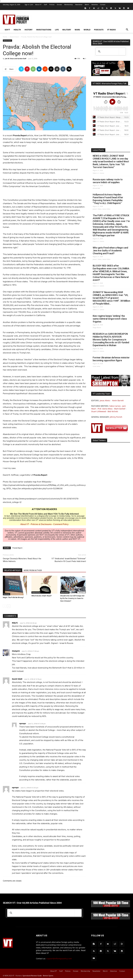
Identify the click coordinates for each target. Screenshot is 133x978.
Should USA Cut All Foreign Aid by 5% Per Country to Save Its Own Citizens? (72, 598)
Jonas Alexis (105, 400)
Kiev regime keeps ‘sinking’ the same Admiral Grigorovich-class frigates (110, 319)
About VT (38, 4)
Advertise (94, 4)
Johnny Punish (116, 417)
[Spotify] (111, 8)
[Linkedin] (39, 69)
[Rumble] (102, 8)
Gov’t (7, 29)
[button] (127, 30)
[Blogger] (85, 8)
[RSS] (107, 8)
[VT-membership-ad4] (110, 75)
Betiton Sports (48, 975)
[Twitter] (115, 8)
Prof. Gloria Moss (105, 408)
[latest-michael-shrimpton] (110, 385)
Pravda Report (17, 548)
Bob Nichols (113, 411)
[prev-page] (4, 606)
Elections (6, 594)
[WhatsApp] (33, 69)
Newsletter (78, 4)
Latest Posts (98, 150)
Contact (102, 4)
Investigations (43, 29)
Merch (87, 4)
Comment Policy (60, 524)
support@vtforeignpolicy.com (59, 958)
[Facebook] (90, 8)
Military (66, 29)
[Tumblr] (63, 69)
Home (5, 37)
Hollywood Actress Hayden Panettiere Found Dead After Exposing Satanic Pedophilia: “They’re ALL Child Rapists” (108, 199)
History (28, 29)
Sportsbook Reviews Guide (32, 975)
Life (57, 29)
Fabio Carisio (115, 406)
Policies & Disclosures (41, 524)
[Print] (57, 69)
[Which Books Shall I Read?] (44, 585)
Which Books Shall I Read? (41, 596)
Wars (77, 29)
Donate (59, 4)
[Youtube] (128, 8)
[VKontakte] (120, 8)
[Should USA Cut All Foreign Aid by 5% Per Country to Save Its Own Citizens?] (73, 585)
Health (17, 29)
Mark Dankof (119, 408)
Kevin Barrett (118, 400)
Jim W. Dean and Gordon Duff (15, 58)
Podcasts (99, 29)
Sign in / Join (29, 4)
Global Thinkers (99, 440)
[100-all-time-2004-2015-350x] (110, 906)
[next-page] (8, 606)
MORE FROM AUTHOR (33, 570)
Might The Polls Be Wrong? (13, 597)
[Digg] (69, 69)
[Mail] (94, 8)
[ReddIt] (45, 69)
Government (14, 37)
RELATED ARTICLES (12, 570)
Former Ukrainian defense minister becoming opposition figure (111, 359)
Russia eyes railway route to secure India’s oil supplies (108, 181)
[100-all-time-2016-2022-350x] (110, 919)
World (87, 29)
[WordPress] (124, 8)
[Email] (51, 69)
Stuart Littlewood (98, 411)
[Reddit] (98, 8)
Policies (51, 4)
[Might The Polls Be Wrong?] (16, 585)
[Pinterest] (27, 69)
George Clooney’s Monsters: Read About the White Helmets (22, 559)
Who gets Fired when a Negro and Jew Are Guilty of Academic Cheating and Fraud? (110, 250)
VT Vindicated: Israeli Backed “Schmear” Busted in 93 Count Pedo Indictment (69, 559)
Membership (68, 4)
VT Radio (111, 29)
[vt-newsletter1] (110, 432)
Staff (45, 4)
